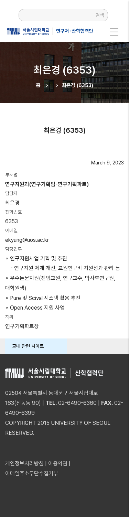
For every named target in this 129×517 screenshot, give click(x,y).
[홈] (48, 31)
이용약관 (57, 463)
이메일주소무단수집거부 (31, 473)
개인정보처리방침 (24, 463)
